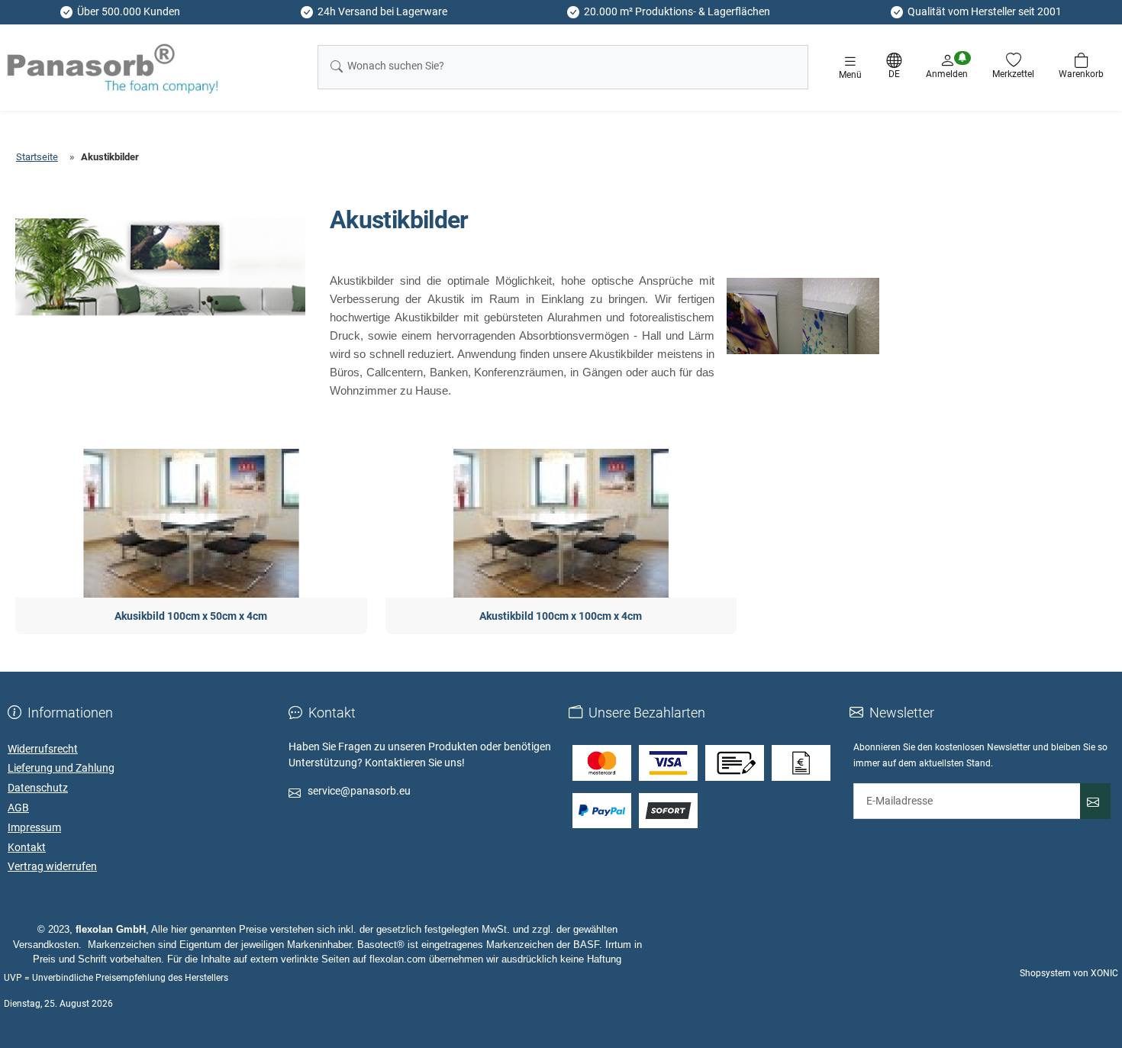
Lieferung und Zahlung (61, 768)
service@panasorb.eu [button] (359, 791)
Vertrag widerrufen (52, 866)
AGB (18, 807)
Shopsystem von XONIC (1069, 973)
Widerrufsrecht (43, 749)
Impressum (34, 827)
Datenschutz (38, 788)
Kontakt (27, 847)
